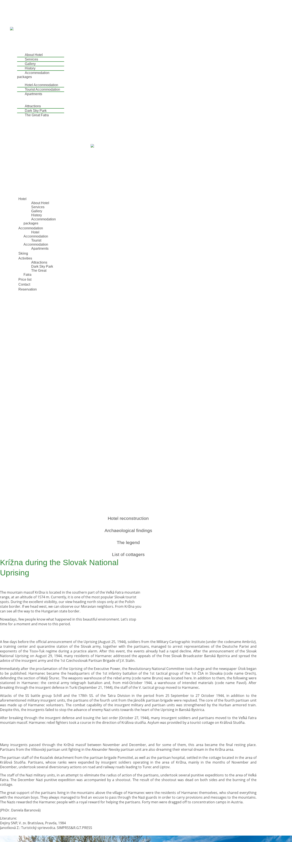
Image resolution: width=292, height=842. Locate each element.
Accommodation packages (33, 75)
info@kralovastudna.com (19, 27)
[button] (107, 43)
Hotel (16, 51)
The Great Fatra (37, 115)
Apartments (33, 94)
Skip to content (12, 2)
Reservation (21, 127)
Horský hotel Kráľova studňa (23, 9)
